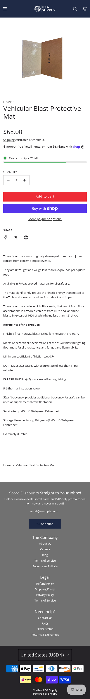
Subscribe (45, 524)
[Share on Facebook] (5, 238)
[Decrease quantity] (8, 180)
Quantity (10, 172)
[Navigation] (5, 9)
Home (7, 465)
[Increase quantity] (24, 180)
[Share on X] (16, 238)
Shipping (9, 140)
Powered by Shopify (45, 693)
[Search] (75, 9)
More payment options (45, 219)
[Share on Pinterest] (26, 238)
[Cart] (84, 9)
